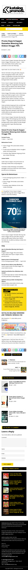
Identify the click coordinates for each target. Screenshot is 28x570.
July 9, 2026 (13, 401)
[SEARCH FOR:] (14, 29)
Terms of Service (5, 545)
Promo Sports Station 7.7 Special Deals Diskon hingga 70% (17, 398)
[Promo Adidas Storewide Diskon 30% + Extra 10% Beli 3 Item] (5, 417)
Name (3, 449)
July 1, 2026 (13, 385)
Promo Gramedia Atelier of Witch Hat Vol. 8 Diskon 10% (17, 489)
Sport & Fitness (11, 33)
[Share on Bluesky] (23, 56)
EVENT (2, 25)
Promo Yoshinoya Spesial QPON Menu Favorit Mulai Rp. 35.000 (16, 496)
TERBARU (22, 19)
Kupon (8, 25)
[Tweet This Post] (5, 56)
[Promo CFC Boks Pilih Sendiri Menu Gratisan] (6, 476)
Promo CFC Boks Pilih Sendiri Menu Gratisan (15, 474)
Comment (4, 437)
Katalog (10, 22)
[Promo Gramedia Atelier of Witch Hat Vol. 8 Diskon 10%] (6, 490)
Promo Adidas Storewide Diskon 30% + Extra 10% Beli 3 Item (17, 413)
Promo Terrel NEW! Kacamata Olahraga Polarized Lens (17, 382)
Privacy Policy (5, 546)
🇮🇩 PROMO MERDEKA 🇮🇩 (12, 19)
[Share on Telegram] (21, 56)
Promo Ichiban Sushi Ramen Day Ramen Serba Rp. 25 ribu (16, 504)
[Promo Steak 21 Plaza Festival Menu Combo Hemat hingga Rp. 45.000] (6, 511)
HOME (2, 19)
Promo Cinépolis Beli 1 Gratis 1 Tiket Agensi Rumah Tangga (15, 482)
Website (4, 458)
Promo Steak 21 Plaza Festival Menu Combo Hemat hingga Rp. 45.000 (16, 511)
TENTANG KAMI (16, 25)
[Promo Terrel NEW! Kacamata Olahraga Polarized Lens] (5, 387)
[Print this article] (14, 56)
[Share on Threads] (25, 56)
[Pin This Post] (9, 56)
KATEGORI (3, 22)
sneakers (8, 354)
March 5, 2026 (6, 50)
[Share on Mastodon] (18, 56)
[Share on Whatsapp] (16, 56)
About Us (4, 543)
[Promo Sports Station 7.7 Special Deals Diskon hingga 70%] (5, 402)
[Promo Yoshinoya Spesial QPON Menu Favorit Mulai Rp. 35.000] (6, 497)
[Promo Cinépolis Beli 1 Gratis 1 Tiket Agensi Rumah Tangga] (6, 483)
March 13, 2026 (14, 416)
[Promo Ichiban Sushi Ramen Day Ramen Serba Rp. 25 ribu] (6, 504)
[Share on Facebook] (3, 56)
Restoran (19, 22)
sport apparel (17, 354)
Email (3, 453)
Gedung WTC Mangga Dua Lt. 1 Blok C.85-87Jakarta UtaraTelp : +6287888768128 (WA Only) (12, 562)
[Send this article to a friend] (11, 56)
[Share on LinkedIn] (7, 56)
